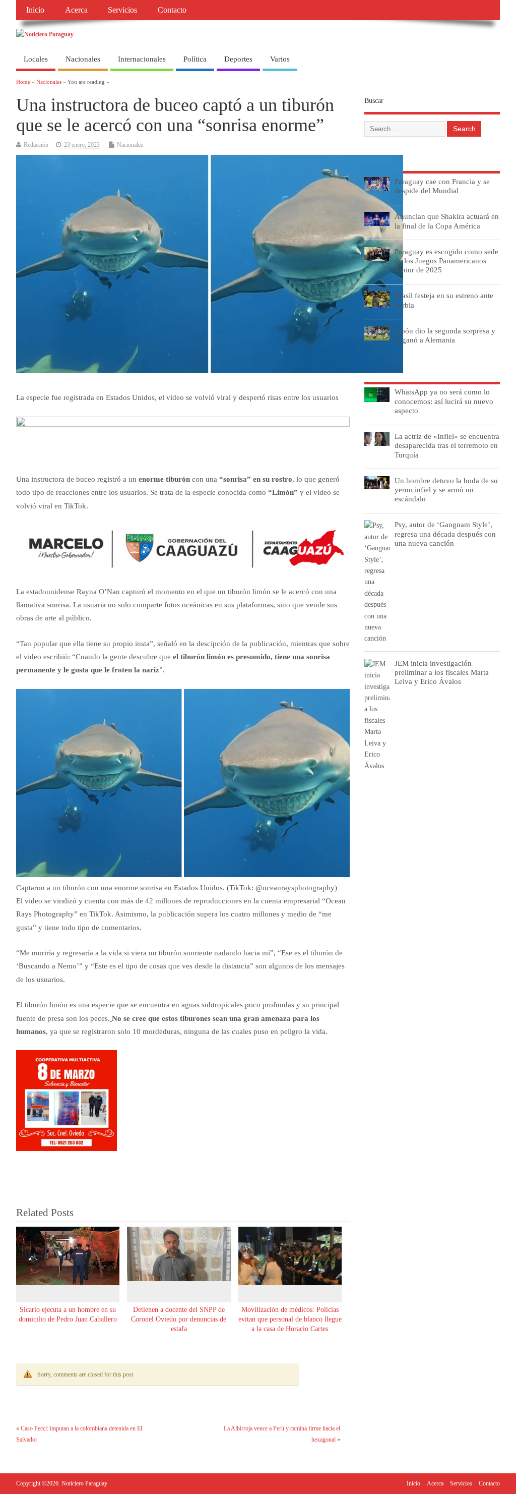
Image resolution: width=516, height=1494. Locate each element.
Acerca (76, 10)
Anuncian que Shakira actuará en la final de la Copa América (447, 220)
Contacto (172, 10)
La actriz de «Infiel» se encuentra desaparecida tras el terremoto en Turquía (447, 445)
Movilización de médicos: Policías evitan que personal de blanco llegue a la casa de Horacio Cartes (290, 1319)
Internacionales (142, 59)
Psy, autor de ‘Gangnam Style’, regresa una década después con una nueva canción (445, 533)
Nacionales (83, 59)
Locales (36, 59)
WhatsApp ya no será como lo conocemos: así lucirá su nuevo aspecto (444, 400)
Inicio (35, 10)
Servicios (122, 10)
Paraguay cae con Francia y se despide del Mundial (442, 186)
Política (195, 59)
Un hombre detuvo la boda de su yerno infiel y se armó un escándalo (446, 489)
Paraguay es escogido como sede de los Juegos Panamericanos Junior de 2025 (446, 260)
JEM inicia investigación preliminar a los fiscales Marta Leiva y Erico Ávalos (442, 672)
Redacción (36, 144)
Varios (280, 59)
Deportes (238, 59)
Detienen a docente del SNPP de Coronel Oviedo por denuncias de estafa (178, 1319)
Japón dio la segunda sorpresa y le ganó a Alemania (445, 335)
